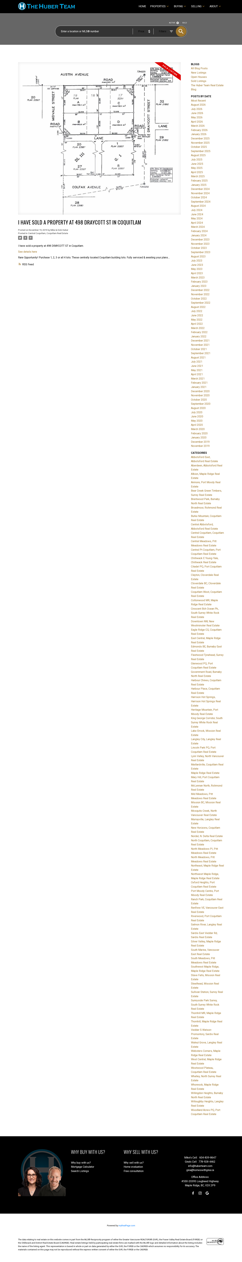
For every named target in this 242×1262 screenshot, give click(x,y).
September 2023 (200, 252)
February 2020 (199, 433)
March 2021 (198, 378)
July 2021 (196, 361)
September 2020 (200, 403)
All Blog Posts (199, 68)
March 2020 (198, 429)
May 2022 (196, 319)
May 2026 (196, 117)
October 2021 (199, 349)
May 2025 (196, 168)
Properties (158, 6)
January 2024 (198, 235)
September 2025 (200, 151)
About (214, 6)
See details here (27, 251)
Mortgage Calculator (82, 1166)
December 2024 (200, 189)
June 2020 (197, 416)
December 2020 (200, 391)
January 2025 (198, 184)
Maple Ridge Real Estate (205, 773)
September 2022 (200, 302)
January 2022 (198, 336)
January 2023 (198, 286)
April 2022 (197, 323)
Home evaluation (133, 1166)
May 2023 (196, 269)
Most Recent (198, 100)
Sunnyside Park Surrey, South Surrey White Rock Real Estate (205, 1004)
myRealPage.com (127, 1225)
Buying (178, 6)
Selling (196, 6)
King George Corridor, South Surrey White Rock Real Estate (207, 722)
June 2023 (197, 264)
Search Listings (80, 1171)
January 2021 (198, 387)
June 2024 (197, 214)
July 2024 (196, 210)
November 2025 (200, 142)
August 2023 (198, 256)
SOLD (184, 23)
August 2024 (198, 205)
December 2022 (200, 290)
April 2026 (197, 121)
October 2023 (199, 248)
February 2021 (199, 382)
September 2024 (200, 201)
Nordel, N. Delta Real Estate (207, 836)
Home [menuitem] (142, 6)
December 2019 (200, 441)
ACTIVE (172, 23)
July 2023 (196, 260)
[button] (193, 1193)
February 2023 (199, 281)
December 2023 (200, 239)
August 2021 (198, 357)
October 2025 (199, 146)
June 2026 (197, 113)
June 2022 (197, 315)
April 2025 (197, 172)
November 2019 (200, 445)
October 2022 (199, 298)
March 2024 (198, 226)
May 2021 (196, 370)
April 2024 (197, 222)
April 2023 (197, 273)
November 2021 (200, 344)
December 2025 (200, 138)
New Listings (198, 72)
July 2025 (196, 159)
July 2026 (196, 109)
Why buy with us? (81, 1162)
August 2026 (198, 104)
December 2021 (200, 340)
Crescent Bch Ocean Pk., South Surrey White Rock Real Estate (205, 613)
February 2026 (199, 130)
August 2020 (198, 408)
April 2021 (197, 374)
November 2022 (200, 294)
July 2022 (196, 311)
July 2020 (196, 412)
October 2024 (199, 197)
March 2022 (198, 328)
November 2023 (200, 243)
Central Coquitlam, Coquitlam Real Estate (48, 233)
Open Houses (199, 77)
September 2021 (200, 353)
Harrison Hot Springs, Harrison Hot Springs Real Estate (206, 701)
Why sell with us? (134, 1162)
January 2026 (198, 134)
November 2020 (200, 395)
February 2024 (199, 231)
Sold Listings (198, 81)
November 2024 (200, 193)
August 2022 (198, 307)
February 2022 (199, 332)
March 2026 (198, 125)
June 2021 (197, 366)
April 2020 (197, 424)
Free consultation (134, 1171)
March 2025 (198, 176)
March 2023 (198, 277)
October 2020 (199, 399)
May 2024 (196, 218)
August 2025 (198, 155)
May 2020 (196, 420)
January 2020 (198, 437)
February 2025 (199, 180)
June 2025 (197, 163)
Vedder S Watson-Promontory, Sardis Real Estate (205, 1034)
